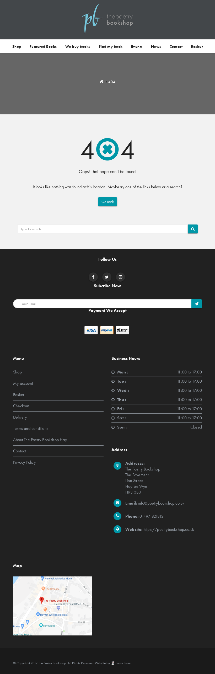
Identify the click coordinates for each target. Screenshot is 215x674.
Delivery (20, 417)
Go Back (107, 201)
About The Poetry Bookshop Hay (40, 439)
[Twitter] (107, 277)
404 (111, 81)
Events (137, 46)
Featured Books (43, 46)
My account (23, 383)
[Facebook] (93, 277)
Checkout (21, 406)
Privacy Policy (24, 462)
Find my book (111, 46)
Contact (176, 46)
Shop (16, 46)
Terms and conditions (30, 428)
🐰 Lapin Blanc (121, 663)
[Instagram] (120, 277)
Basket (197, 46)
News (156, 46)
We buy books (77, 46)
